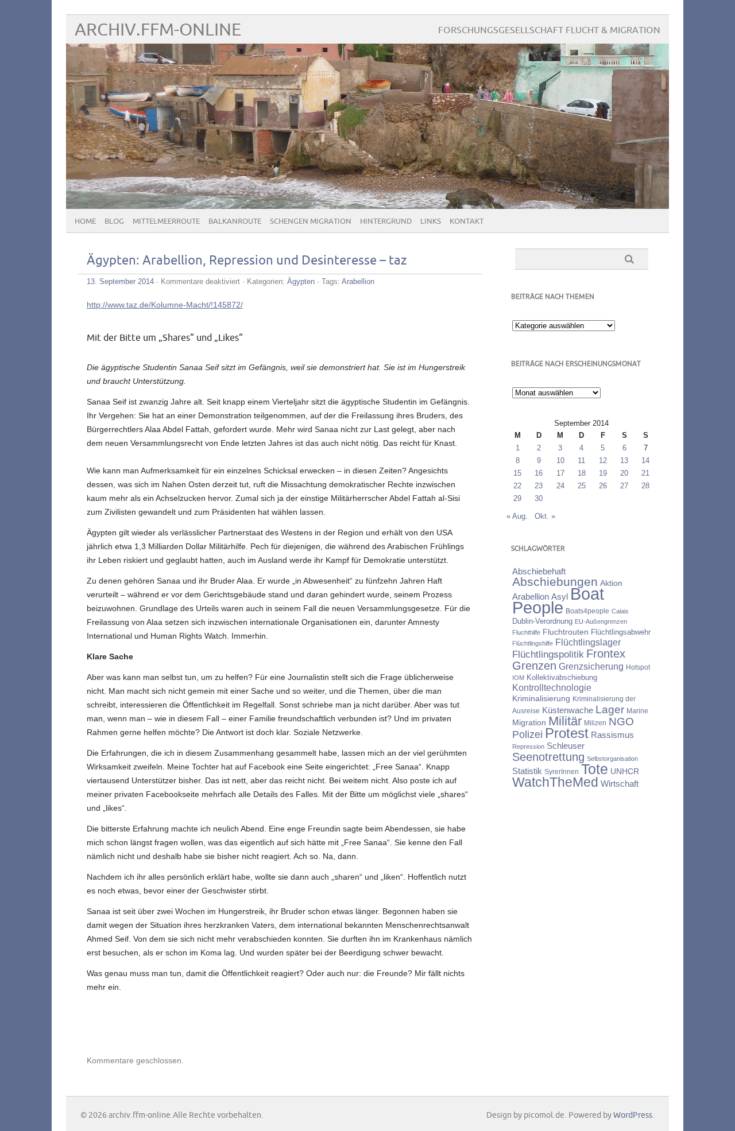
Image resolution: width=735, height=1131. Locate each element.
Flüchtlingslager (588, 642)
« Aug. (517, 516)
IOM (518, 677)
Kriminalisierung (541, 698)
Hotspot (638, 667)
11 (581, 460)
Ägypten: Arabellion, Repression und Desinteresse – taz (247, 260)
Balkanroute (234, 221)
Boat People (558, 600)
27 (624, 485)
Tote (594, 769)
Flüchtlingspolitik (548, 654)
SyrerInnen (561, 772)
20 (624, 473)
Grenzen (534, 665)
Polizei (527, 734)
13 (624, 460)
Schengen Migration (310, 221)
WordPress (632, 1115)
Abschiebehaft (539, 571)
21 (645, 473)
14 (645, 460)
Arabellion (358, 281)
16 (539, 473)
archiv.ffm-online (158, 30)
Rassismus (612, 735)
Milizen (595, 722)
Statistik (527, 771)
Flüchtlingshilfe (532, 643)
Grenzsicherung (591, 666)
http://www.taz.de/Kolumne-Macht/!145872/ (165, 304)
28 (645, 485)
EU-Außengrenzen (601, 621)
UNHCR (624, 771)
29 (517, 498)
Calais (620, 611)
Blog (114, 221)
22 (517, 485)
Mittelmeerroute (166, 221)
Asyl (559, 596)
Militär (565, 721)
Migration (529, 722)
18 (582, 473)
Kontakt (466, 221)
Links (430, 221)
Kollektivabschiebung (562, 677)
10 (560, 460)
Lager (609, 709)
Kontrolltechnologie (551, 688)
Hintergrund (386, 221)
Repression (528, 746)
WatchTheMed (555, 782)
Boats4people (587, 611)
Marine (637, 710)
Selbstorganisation (612, 758)
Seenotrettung (548, 756)
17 (560, 473)
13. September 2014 (120, 281)
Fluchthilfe (526, 632)
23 (539, 485)
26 (603, 485)
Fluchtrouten (566, 631)
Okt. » (545, 516)
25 (582, 485)
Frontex (605, 653)
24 (560, 485)
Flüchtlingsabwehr (621, 632)
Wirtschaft (620, 783)
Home (85, 221)
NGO (621, 722)
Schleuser (566, 746)
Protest (567, 733)
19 (603, 473)
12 (603, 460)
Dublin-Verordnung (542, 621)
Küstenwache (567, 710)
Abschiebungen (555, 581)
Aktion (611, 583)
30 (539, 498)
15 (517, 473)
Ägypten (301, 281)
